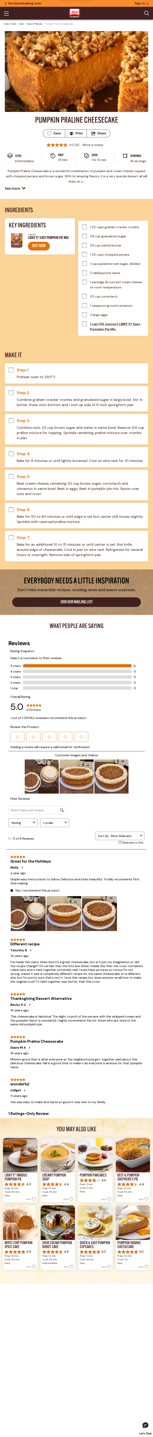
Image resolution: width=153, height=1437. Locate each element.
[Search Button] (146, 13)
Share (101, 133)
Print (79, 133)
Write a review (92, 145)
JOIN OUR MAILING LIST (76, 602)
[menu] (6, 14)
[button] (15, 188)
